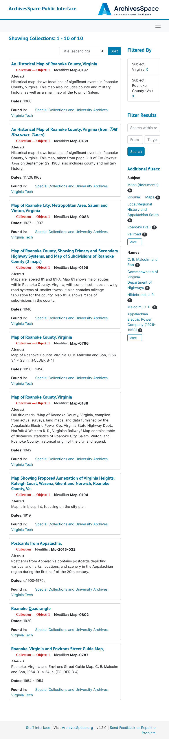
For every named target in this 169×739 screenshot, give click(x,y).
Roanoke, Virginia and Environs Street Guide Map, (57, 649)
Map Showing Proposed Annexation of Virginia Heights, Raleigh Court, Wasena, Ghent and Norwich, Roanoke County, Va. (62, 483)
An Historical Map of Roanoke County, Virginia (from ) (64, 132)
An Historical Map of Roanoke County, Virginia (54, 64)
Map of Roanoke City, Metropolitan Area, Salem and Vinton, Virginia (59, 207)
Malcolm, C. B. (141, 307)
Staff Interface (38, 727)
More (133, 242)
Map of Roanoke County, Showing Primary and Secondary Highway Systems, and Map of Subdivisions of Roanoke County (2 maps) (64, 256)
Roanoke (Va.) (141, 227)
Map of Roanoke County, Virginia (41, 337)
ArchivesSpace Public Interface (42, 8)
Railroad (136, 234)
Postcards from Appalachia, (36, 543)
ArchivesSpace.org (77, 727)
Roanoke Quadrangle (31, 608)
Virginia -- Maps (143, 197)
